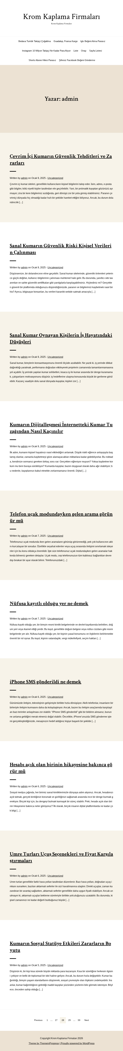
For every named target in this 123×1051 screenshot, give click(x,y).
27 (56, 1020)
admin (24, 178)
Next (86, 1020)
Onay (83, 50)
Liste (76, 50)
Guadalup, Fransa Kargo (66, 41)
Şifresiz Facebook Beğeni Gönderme (77, 60)
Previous (38, 1020)
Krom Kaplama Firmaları (61, 18)
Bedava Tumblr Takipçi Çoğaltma (34, 41)
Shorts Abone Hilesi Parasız (42, 60)
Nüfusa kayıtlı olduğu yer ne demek (49, 603)
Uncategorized (55, 178)
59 (79, 1020)
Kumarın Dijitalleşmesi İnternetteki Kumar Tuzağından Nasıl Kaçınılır (61, 428)
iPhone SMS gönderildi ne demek (45, 681)
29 (69, 1020)
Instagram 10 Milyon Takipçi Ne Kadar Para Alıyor (46, 50)
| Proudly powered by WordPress (77, 1043)
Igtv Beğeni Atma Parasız (92, 41)
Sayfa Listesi (95, 50)
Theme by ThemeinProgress (44, 1043)
